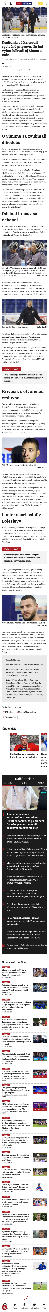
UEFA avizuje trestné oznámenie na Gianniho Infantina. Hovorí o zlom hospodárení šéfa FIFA (15, 1106)
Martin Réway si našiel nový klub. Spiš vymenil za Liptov (24, 755)
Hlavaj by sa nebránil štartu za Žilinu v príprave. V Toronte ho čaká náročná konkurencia (15, 1187)
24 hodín (8, 783)
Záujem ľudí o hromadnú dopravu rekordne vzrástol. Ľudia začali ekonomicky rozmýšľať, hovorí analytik (25, 893)
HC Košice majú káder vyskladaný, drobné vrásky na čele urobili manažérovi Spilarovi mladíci (23, 377)
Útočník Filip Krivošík (11, 404)
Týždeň (41, 783)
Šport (13, 734)
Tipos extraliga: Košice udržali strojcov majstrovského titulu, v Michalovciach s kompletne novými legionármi (22, 557)
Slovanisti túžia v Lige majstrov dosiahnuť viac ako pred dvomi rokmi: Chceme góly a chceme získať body (15, 1141)
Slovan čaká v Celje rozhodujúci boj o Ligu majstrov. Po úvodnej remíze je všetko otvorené (15, 1251)
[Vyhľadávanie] (5, 4)
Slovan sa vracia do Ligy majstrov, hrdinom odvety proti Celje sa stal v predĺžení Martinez (16, 1172)
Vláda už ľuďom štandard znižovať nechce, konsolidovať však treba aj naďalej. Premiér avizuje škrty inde (27, 866)
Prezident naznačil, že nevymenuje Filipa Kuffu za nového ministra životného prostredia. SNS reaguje (26, 838)
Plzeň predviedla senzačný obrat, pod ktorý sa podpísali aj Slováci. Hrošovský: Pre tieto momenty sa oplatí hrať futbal (16, 1058)
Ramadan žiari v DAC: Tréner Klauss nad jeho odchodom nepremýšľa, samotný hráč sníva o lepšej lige (16, 1287)
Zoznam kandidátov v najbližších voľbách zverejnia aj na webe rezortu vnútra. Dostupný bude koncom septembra (26, 934)
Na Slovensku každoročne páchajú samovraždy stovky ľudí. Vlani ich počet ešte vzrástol (26, 920)
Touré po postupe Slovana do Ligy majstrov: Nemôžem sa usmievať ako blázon (16, 1157)
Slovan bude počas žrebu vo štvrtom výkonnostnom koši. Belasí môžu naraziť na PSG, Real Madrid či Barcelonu (16, 1124)
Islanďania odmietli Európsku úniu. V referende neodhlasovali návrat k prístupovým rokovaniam (24, 879)
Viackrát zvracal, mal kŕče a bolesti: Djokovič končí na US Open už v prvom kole (14, 972)
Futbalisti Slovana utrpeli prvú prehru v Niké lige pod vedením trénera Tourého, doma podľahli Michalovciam (15, 989)
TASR (6, 64)
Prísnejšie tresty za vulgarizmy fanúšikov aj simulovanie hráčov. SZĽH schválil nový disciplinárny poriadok (16, 1040)
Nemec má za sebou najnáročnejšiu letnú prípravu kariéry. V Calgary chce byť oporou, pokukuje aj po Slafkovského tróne (14, 1268)
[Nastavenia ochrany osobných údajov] (4, 1307)
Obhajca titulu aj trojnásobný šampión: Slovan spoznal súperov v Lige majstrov (16, 1090)
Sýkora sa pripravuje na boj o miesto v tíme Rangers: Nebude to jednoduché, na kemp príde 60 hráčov (16, 1235)
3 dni (24, 783)
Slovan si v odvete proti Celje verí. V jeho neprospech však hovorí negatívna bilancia (16, 1202)
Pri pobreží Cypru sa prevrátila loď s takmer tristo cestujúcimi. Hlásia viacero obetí (26, 907)
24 (40, 4)
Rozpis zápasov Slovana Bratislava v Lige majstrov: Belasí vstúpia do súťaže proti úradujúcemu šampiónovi (16, 1006)
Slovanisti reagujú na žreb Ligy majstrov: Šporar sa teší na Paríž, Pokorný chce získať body (15, 1073)
